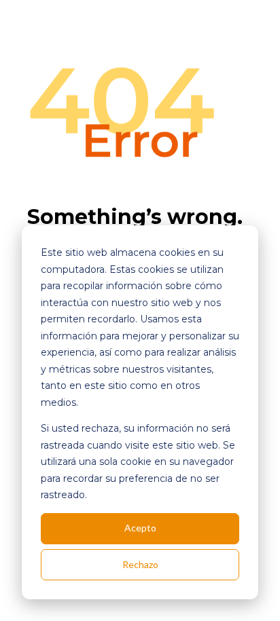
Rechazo (140, 564)
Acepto (140, 527)
